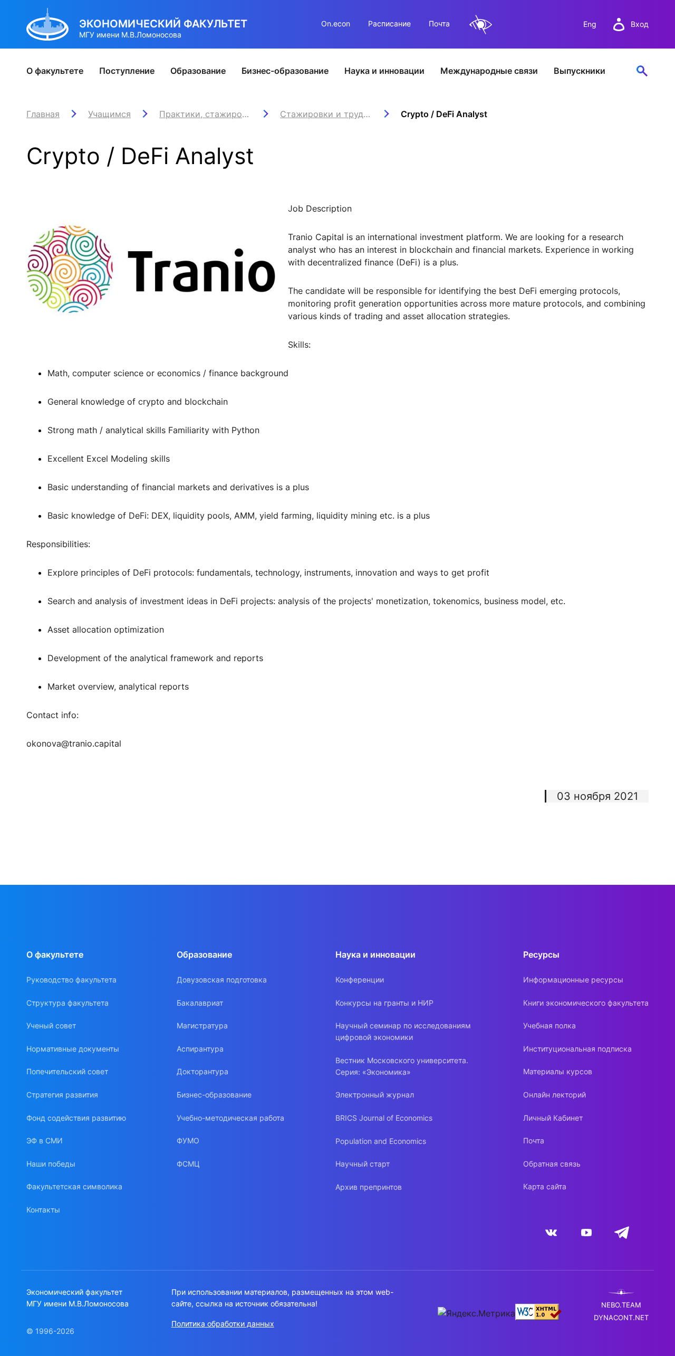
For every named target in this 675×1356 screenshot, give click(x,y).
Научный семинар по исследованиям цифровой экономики (403, 1031)
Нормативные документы (72, 1048)
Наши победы (50, 1163)
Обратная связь (552, 1163)
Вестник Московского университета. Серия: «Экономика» (401, 1066)
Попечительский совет (67, 1071)
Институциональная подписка (577, 1048)
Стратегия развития (62, 1094)
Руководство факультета (71, 979)
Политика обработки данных (222, 1323)
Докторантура (202, 1071)
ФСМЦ (188, 1163)
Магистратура (202, 1025)
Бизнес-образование (285, 70)
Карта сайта (544, 1186)
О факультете (54, 70)
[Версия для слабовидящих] (481, 24)
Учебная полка (549, 1025)
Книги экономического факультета (586, 1002)
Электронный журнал (374, 1094)
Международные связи (489, 70)
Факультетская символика (74, 1186)
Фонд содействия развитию (76, 1117)
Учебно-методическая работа (230, 1117)
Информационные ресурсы (573, 979)
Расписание (389, 23)
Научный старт (362, 1163)
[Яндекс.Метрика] (476, 1313)
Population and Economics (380, 1141)
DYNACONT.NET (621, 1318)
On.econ (335, 23)
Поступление (127, 70)
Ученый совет (51, 1025)
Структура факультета (67, 1002)
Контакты (43, 1209)
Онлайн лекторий (554, 1094)
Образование (198, 70)
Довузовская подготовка (222, 979)
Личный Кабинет (553, 1117)
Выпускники (579, 70)
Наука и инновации (384, 70)
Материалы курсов (557, 1071)
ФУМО (188, 1140)
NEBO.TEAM (621, 1305)
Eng (589, 24)
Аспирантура (200, 1048)
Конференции (359, 979)
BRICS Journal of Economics (383, 1117)
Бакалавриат (200, 1002)
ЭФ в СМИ (44, 1140)
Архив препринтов (368, 1186)
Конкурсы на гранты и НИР (384, 1002)
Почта (439, 23)
